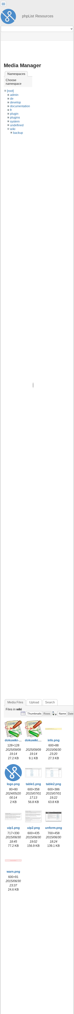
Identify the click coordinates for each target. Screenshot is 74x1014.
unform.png (53, 827)
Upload (34, 702)
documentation (20, 106)
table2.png (53, 784)
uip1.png (13, 827)
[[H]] (10, 16)
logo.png (13, 784)
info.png (54, 740)
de (11, 98)
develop (15, 102)
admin (14, 94)
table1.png (33, 784)
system (15, 121)
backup (18, 132)
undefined (17, 125)
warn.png (13, 871)
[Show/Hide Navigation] (3, 3)
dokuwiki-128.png (17, 740)
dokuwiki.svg (34, 740)
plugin (14, 113)
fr (11, 110)
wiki (12, 129)
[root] (10, 90)
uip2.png (33, 827)
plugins (15, 117)
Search (50, 702)
